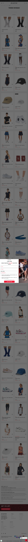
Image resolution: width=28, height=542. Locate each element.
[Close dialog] (27, 259)
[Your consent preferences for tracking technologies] (1, 540)
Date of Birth (3, 271)
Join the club (9, 281)
